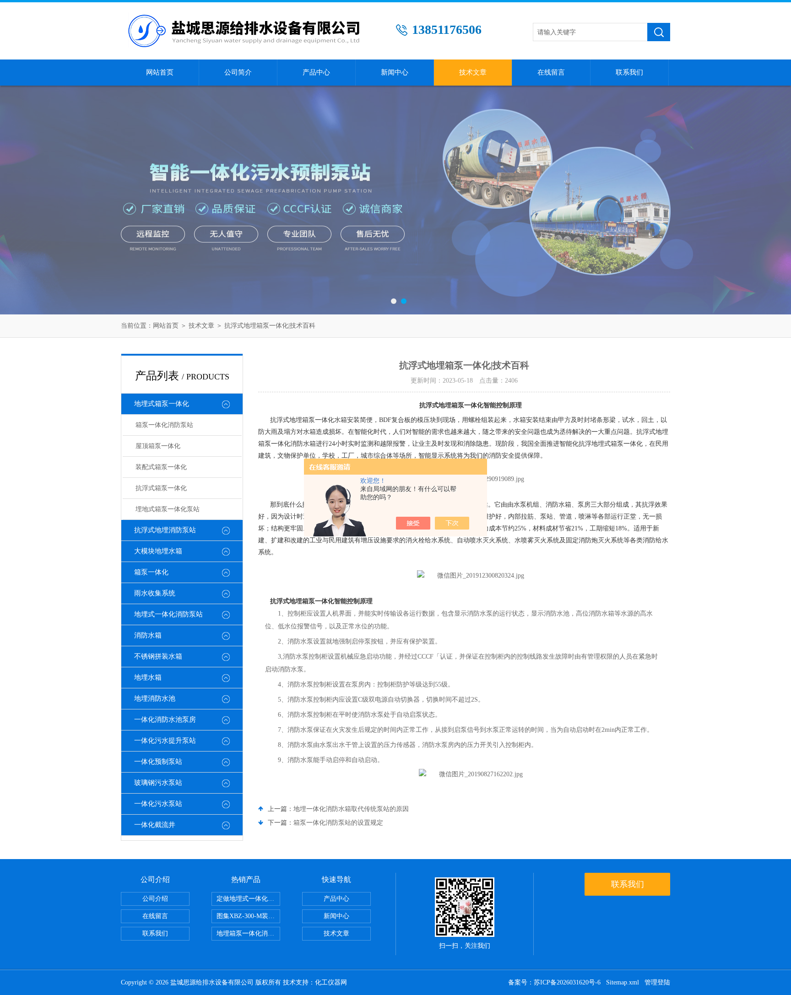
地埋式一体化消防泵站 (168, 614)
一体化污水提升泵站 (165, 740)
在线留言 (551, 72)
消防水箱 (148, 635)
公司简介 (238, 72)
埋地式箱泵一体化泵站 (167, 509)
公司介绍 (155, 898)
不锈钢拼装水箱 (158, 656)
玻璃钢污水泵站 (158, 782)
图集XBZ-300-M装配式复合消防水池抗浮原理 (248, 916)
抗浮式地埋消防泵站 (165, 530)
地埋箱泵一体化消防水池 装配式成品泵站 (248, 933)
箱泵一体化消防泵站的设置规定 (338, 822)
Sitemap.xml (622, 982)
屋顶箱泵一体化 (157, 446)
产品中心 (316, 72)
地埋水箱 (148, 677)
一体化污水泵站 (158, 803)
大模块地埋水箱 (158, 551)
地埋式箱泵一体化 (161, 403)
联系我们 (629, 72)
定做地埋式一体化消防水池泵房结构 (248, 898)
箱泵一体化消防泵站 (164, 425)
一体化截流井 (154, 824)
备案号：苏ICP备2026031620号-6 (554, 982)
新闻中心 (394, 72)
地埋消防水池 (154, 698)
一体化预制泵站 (158, 761)
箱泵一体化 (151, 572)
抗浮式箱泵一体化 (161, 488)
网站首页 (159, 72)
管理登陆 (657, 982)
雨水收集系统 (154, 593)
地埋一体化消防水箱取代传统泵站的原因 (351, 809)
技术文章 (473, 72)
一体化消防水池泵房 (165, 719)
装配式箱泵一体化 (161, 467)
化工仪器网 (331, 982)
